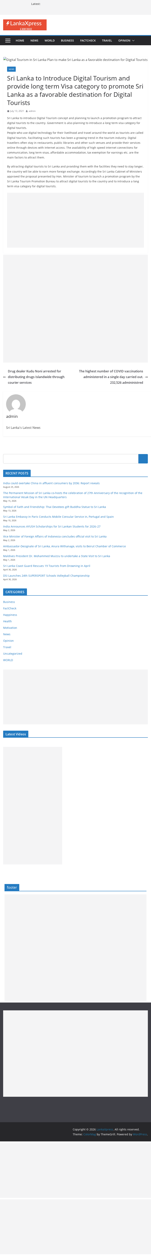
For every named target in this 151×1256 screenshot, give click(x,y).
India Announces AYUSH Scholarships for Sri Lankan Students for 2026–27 (51, 526)
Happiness (10, 615)
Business (67, 40)
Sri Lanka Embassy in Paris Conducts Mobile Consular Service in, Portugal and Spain (58, 517)
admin (32, 111)
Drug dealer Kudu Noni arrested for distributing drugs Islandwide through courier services (36, 377)
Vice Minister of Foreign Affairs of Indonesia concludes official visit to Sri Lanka (55, 536)
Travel (107, 40)
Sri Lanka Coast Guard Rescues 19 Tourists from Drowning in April (46, 566)
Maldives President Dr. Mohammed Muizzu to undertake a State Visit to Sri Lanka (56, 556)
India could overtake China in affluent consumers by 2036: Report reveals (51, 483)
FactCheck (88, 40)
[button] (132, 40)
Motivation (10, 628)
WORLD (8, 660)
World (50, 40)
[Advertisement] (75, 220)
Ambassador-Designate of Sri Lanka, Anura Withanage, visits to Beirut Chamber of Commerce (64, 546)
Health (7, 621)
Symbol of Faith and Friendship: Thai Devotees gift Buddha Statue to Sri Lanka (54, 507)
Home (20, 40)
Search (143, 459)
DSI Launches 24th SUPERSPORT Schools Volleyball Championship (46, 575)
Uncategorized (12, 653)
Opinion (124, 40)
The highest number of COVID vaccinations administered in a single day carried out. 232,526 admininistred (111, 377)
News (34, 40)
